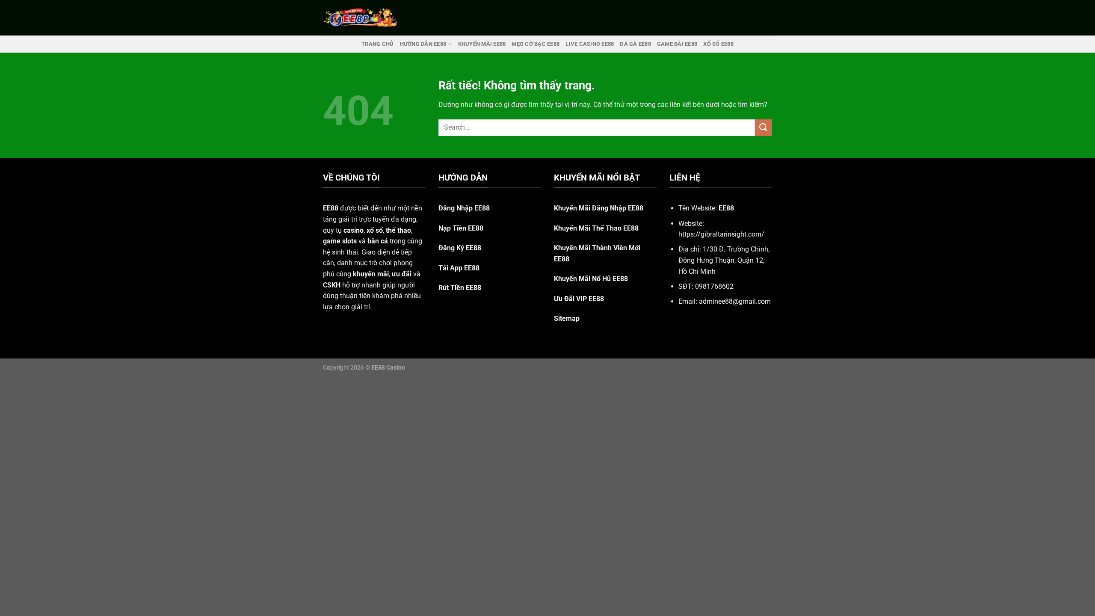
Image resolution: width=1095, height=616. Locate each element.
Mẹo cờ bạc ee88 (535, 44)
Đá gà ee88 (635, 44)
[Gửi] (763, 127)
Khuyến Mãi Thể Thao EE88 (596, 228)
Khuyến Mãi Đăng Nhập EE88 (598, 208)
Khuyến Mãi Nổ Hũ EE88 (591, 279)
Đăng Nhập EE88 (464, 208)
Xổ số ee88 (718, 44)
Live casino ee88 (589, 44)
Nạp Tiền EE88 (460, 228)
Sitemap (567, 318)
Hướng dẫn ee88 (423, 44)
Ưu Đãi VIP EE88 (579, 299)
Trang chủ (377, 44)
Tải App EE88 (458, 268)
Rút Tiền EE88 (459, 288)
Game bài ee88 (677, 44)
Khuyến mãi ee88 (482, 44)
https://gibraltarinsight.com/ (721, 234)
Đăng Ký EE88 (459, 248)
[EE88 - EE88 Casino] (360, 17)
